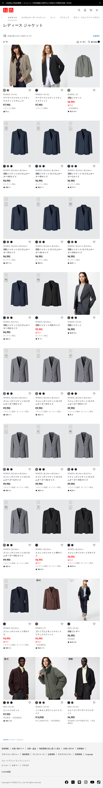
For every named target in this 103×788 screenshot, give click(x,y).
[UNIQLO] (8, 10)
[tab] (12, 17)
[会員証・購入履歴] (85, 10)
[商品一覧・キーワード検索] (97, 10)
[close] (3, 3)
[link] (54, 3)
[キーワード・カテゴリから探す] (79, 10)
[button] (19, 66)
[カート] (91, 10)
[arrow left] (3, 17)
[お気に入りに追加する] (30, 90)
